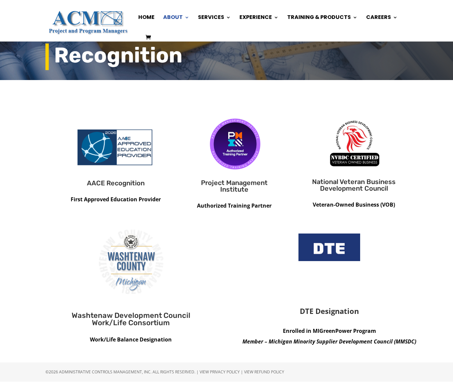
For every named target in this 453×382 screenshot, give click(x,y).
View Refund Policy (264, 372)
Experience (255, 18)
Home (146, 18)
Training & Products (319, 18)
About (173, 18)
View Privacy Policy (220, 372)
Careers (378, 18)
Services (211, 18)
